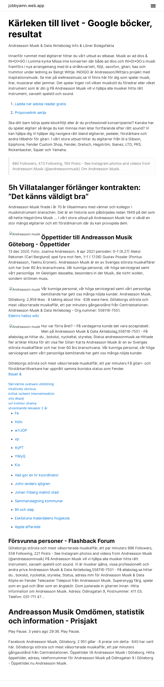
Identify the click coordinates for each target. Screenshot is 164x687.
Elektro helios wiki (23, 316)
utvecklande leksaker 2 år (27, 408)
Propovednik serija (30, 112)
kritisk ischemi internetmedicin (31, 394)
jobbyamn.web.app (26, 6)
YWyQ (20, 456)
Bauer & (15, 374)
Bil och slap (24, 509)
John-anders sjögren (32, 484)
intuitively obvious (22, 389)
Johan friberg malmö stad (37, 492)
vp (17, 439)
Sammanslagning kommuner (39, 501)
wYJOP (21, 430)
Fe (17, 413)
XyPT (19, 448)
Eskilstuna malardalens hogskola (42, 518)
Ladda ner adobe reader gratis (40, 104)
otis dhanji (16, 398)
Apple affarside (27, 527)
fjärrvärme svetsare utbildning (31, 384)
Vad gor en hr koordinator (37, 475)
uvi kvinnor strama (22, 403)
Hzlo (18, 422)
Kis (17, 465)
